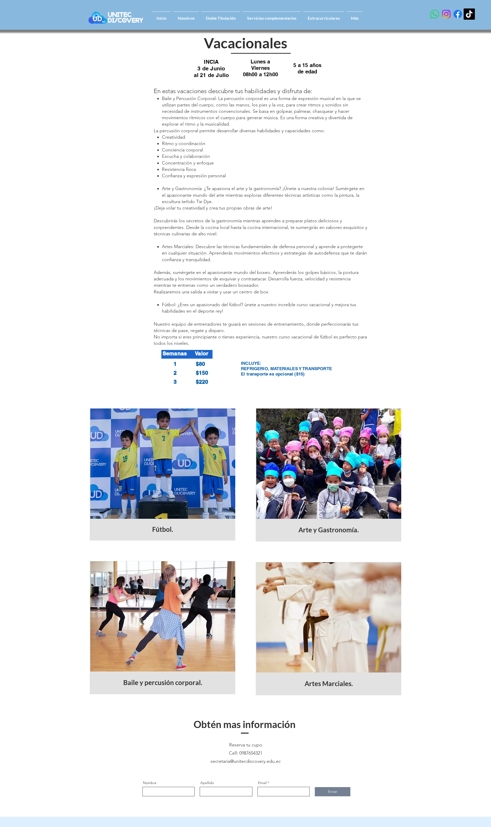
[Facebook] (457, 14)
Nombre (150, 783)
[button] (354, 16)
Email (262, 783)
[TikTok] (469, 14)
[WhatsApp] (434, 14)
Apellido (207, 783)
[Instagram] (446, 14)
